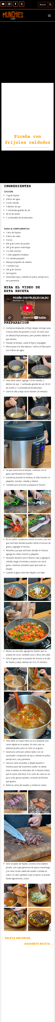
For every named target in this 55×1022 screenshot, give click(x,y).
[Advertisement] (27, 167)
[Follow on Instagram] (9, 4)
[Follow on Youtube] (3, 4)
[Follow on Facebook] (15, 4)
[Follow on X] (21, 4)
